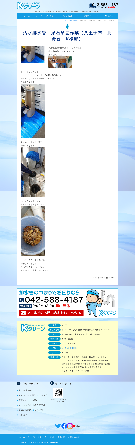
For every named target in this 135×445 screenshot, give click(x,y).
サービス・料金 (47, 16)
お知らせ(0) (23, 415)
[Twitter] (58, 427)
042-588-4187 (69, 348)
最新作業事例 (74, 20)
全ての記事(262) (25, 390)
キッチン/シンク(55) (27, 395)
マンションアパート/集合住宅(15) (32, 405)
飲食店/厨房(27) (25, 410)
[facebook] (64, 427)
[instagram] (70, 427)
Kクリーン (35, 442)
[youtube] (76, 425)
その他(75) (39, 410)
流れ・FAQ (67, 16)
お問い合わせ (108, 16)
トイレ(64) (42, 395)
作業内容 (87, 16)
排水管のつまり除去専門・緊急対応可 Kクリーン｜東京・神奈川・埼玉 (28, 5)
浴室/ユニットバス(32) (28, 400)
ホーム (27, 16)
